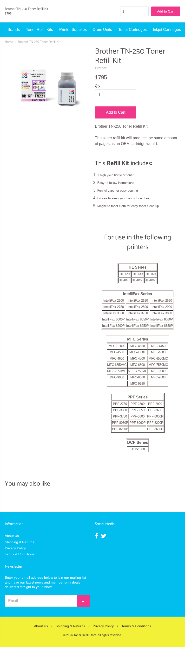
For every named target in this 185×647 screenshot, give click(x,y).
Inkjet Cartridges (167, 30)
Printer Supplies (73, 30)
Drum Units (102, 30)
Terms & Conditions (19, 554)
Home (9, 42)
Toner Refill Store (85, 635)
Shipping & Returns (19, 542)
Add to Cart (115, 112)
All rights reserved (109, 635)
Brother (100, 68)
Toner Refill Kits (39, 30)
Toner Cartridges (132, 30)
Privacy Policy (15, 548)
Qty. (98, 86)
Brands (13, 30)
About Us (12, 536)
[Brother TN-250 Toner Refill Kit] (47, 89)
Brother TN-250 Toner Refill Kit (39, 42)
